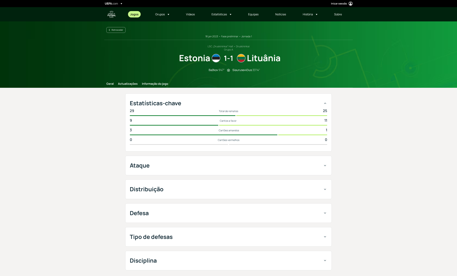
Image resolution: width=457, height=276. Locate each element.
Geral (110, 83)
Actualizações (128, 83)
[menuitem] (138, 14)
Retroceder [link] (117, 29)
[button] (162, 14)
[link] (134, 14)
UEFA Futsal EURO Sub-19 (111, 14)
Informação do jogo (155, 83)
